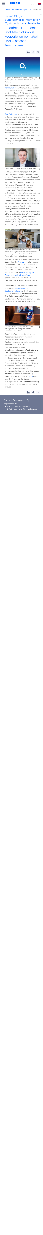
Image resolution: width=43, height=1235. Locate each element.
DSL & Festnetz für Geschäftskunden (22, 409)
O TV (30, 376)
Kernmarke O (10, 88)
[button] (28, 52)
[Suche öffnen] (32, 3)
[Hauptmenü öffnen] (3, 3)
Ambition (21, 262)
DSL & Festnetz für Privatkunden (20, 406)
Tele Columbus (11, 114)
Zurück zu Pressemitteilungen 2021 (18, 9)
